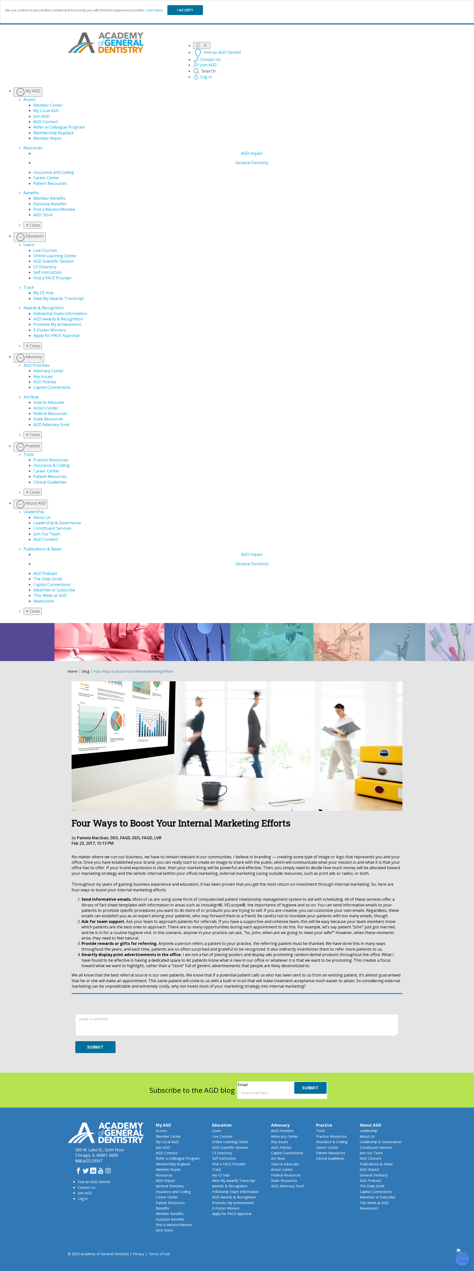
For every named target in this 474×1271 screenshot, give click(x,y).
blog (85, 671)
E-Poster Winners (49, 330)
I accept (185, 10)
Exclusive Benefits (49, 204)
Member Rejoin (47, 138)
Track (28, 287)
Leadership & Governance (57, 523)
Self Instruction (47, 272)
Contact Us (87, 1187)
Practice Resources (50, 460)
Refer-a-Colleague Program (59, 127)
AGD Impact (252, 153)
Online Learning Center (55, 255)
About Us (42, 517)
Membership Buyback (53, 133)
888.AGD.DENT (89, 1161)
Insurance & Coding (51, 465)
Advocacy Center (48, 370)
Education (222, 1125)
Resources (33, 148)
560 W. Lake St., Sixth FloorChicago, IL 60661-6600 (99, 1152)
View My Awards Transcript (58, 298)
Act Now (31, 397)
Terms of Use (159, 1253)
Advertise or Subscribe (54, 590)
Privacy (138, 1253)
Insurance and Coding (53, 172)
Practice (324, 1125)
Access (29, 99)
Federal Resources (50, 413)
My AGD (163, 1125)
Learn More (154, 10)
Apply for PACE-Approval (56, 335)
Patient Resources (50, 183)
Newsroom (43, 601)
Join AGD (41, 116)
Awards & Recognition (43, 308)
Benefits (31, 193)
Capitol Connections (52, 387)
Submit (95, 1047)
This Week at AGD (50, 595)
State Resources (48, 419)
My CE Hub (43, 292)
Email (243, 1084)
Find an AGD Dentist (94, 1181)
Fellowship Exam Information (60, 313)
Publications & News (42, 549)
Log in (83, 1198)
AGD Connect (45, 121)
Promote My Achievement (57, 324)
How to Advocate (48, 402)
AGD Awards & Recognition (58, 319)
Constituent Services (52, 528)
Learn (28, 244)
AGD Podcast (45, 573)
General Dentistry (252, 162)
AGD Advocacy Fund (51, 424)
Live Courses (45, 250)
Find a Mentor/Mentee (54, 209)
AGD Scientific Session (53, 261)
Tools (28, 454)
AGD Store (43, 214)
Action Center (46, 408)
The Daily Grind (47, 579)
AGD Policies (44, 382)
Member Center (48, 105)
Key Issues (43, 376)
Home (73, 671)
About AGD (370, 1125)
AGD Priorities (36, 365)
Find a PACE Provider (52, 278)
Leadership (33, 511)
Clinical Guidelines (49, 482)
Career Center (46, 177)
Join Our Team (46, 534)
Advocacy (280, 1125)
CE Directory (44, 267)
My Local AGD (46, 110)
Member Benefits (49, 198)
